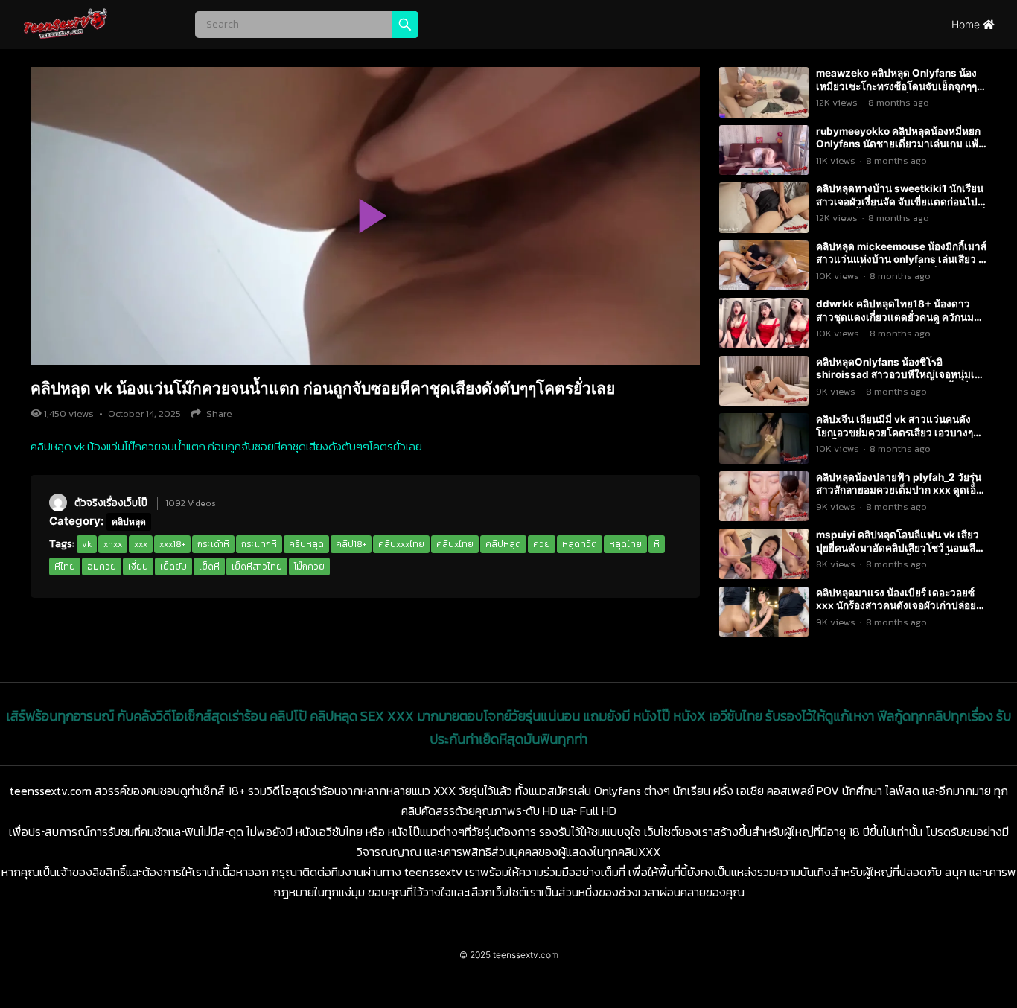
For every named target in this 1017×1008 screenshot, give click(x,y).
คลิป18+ (351, 544)
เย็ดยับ (173, 566)
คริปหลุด (306, 544)
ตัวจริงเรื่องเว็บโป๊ (110, 502)
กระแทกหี (259, 544)
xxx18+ (172, 544)
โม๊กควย (309, 566)
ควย (541, 544)
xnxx (112, 544)
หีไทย (64, 566)
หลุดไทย (625, 544)
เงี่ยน (138, 566)
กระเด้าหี (213, 544)
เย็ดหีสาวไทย (257, 566)
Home (967, 24)
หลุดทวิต (579, 544)
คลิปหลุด (129, 521)
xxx (140, 544)
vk (87, 544)
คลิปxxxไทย (401, 544)
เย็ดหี (209, 566)
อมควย (101, 566)
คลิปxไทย (455, 544)
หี (657, 544)
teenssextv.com (525, 954)
